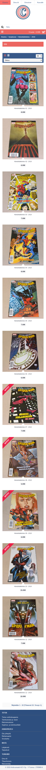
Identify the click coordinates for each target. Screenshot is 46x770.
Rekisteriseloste (7, 722)
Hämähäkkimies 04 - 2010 (23, 268)
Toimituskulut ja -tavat (10, 720)
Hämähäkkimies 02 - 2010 (23, 161)
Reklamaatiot (6, 736)
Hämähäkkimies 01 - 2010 (23, 108)
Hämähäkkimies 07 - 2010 (23, 427)
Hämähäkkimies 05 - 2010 (23, 321)
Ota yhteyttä (6, 734)
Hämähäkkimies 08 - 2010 (23, 480)
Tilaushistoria (6, 761)
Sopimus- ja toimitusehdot (11, 725)
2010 (33, 37)
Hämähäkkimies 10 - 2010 (23, 586)
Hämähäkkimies (24, 37)
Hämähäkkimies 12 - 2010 (23, 693)
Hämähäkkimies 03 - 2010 (23, 215)
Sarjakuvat (12, 37)
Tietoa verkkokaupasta (10, 717)
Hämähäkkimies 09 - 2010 (23, 533)
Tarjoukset (5, 750)
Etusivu (4, 37)
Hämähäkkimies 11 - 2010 (23, 639)
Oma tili (4, 759)
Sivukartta (5, 739)
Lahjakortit (5, 747)
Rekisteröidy (6, 764)
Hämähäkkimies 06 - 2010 (23, 374)
